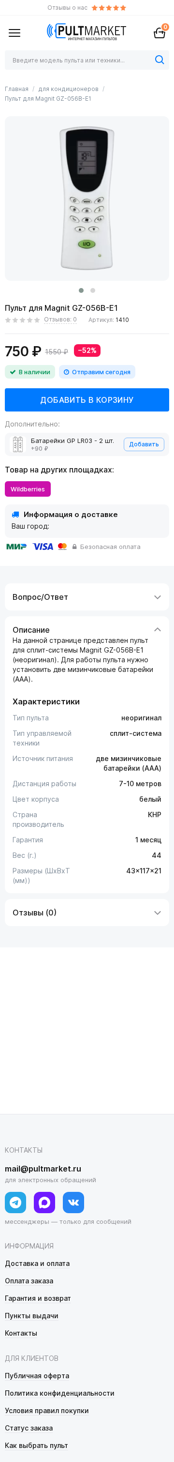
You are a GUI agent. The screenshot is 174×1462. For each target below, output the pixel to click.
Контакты (21, 1333)
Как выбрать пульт (36, 1445)
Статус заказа (29, 1428)
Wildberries (28, 489)
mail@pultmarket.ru (43, 1168)
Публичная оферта (37, 1375)
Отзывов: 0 (60, 319)
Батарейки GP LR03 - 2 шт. (72, 440)
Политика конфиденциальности (60, 1393)
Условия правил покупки (47, 1410)
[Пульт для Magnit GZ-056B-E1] (87, 198)
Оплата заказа (29, 1281)
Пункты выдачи (31, 1315)
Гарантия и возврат (38, 1298)
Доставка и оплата (37, 1263)
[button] (81, 290)
